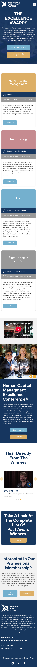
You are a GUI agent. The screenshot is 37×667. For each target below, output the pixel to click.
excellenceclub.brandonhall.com (14, 640)
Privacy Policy (29, 658)
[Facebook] (13, 663)
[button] (30, 376)
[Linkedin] (24, 663)
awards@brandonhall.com (11, 648)
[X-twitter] (18, 663)
